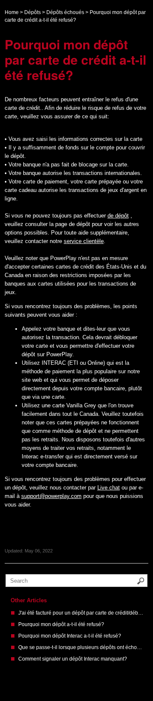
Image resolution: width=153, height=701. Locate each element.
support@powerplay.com (51, 496)
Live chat (108, 487)
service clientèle (84, 241)
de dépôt (118, 215)
